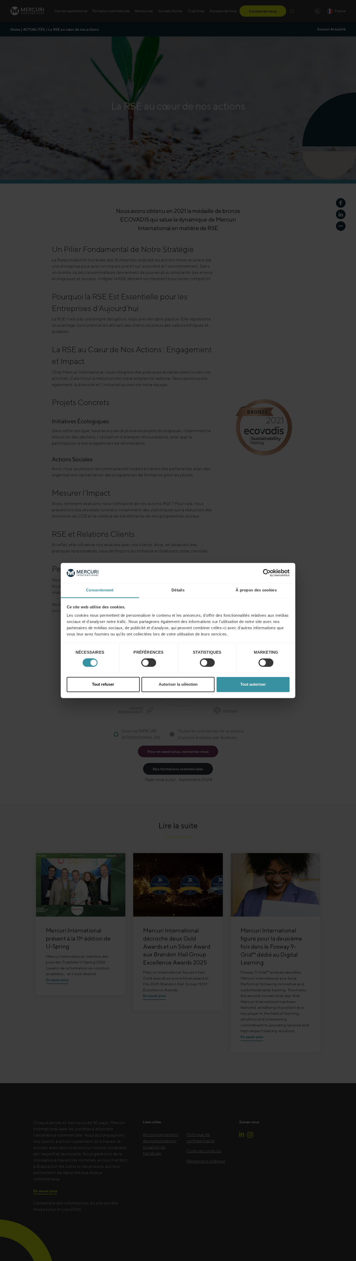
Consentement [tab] (100, 590)
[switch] (148, 663)
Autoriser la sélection (178, 684)
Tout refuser (103, 684)
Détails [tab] (178, 590)
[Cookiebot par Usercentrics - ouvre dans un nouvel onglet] (267, 573)
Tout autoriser (253, 684)
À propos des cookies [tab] (256, 590)
